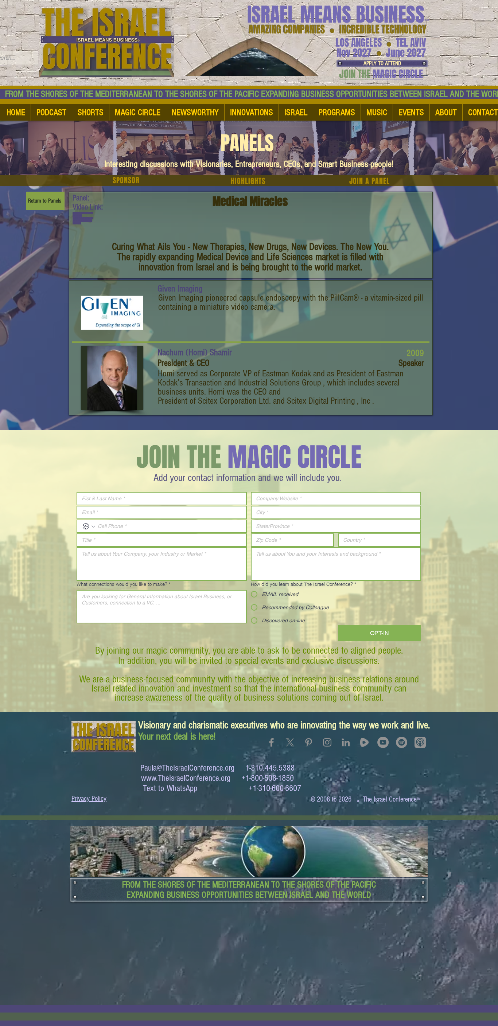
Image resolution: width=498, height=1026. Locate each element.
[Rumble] (364, 742)
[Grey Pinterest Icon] (308, 742)
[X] (290, 742)
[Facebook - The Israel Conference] (271, 742)
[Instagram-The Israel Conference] (327, 742)
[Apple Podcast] (420, 742)
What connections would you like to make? (124, 584)
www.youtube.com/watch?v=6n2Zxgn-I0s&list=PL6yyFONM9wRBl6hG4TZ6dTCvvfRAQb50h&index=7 (83, 218)
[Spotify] (401, 742)
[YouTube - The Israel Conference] (383, 742)
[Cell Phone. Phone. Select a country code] (89, 526)
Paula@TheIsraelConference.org (187, 768)
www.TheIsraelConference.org (185, 778)
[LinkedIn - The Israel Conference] (345, 742)
